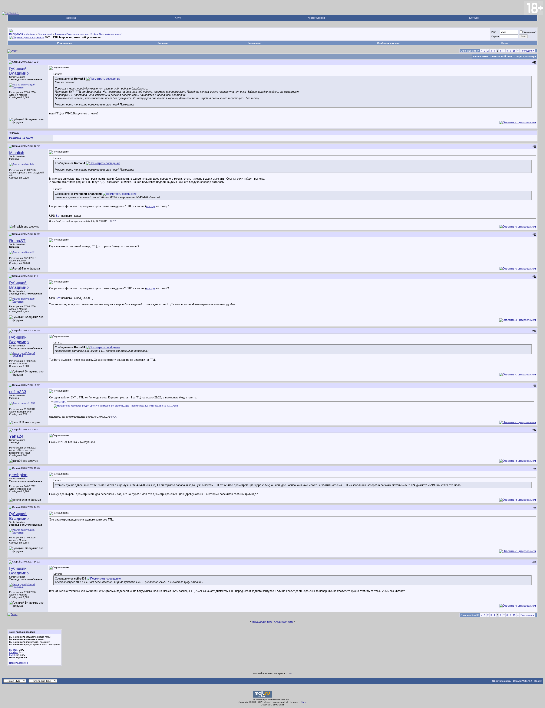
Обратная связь (501, 681)
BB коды (13, 650)
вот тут (150, 206)
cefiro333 (17, 391)
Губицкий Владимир (19, 70)
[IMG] (12, 655)
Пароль (495, 36)
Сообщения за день (388, 43)
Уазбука (71, 17)
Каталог (474, 17)
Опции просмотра (525, 56)
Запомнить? (529, 32)
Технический (45, 34)
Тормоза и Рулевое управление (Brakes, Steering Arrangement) (88, 34)
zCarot (303, 702)
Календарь (254, 43)
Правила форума (18, 663)
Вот (58, 215)
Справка (163, 43)
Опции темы (480, 56)
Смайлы (13, 652)
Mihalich (16, 152)
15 (514, 50)
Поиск (505, 43)
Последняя (527, 50)
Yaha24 (16, 436)
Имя (493, 32)
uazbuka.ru (29, 34)
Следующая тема (283, 621)
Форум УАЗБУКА (522, 681)
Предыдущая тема (262, 621)
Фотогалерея (316, 17)
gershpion (18, 475)
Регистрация (64, 43)
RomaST (17, 240)
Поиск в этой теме (501, 56)
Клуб (178, 17)
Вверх (538, 681)
